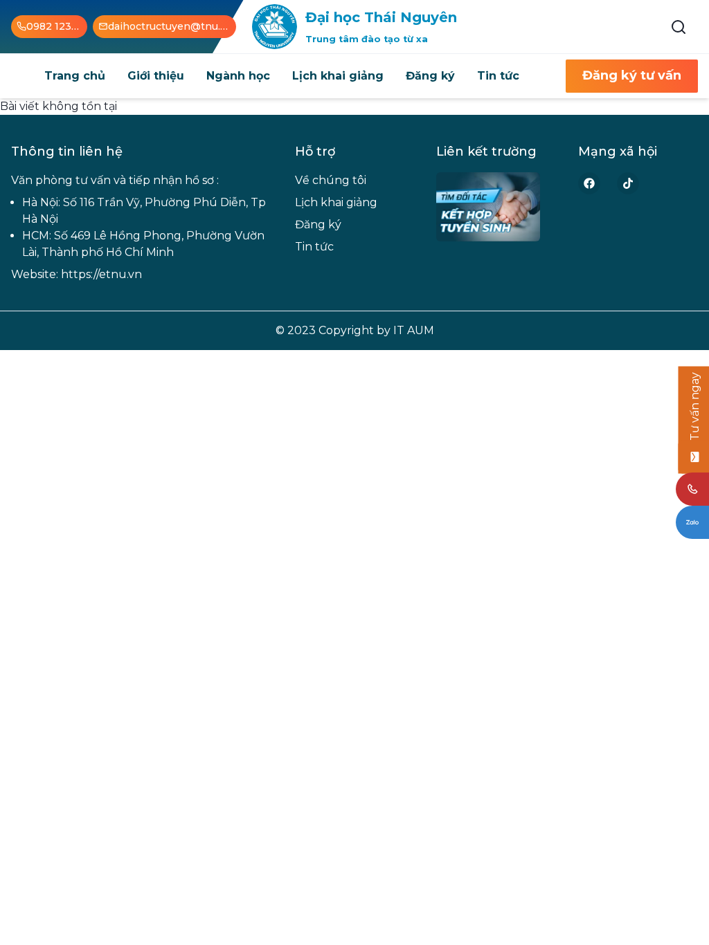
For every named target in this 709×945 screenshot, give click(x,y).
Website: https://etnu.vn (76, 274)
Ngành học (238, 75)
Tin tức (498, 75)
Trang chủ (74, 75)
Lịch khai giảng (338, 75)
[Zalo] (692, 522)
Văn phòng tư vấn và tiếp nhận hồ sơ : (115, 180)
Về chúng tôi (330, 180)
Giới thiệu (155, 75)
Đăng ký (430, 75)
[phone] (692, 489)
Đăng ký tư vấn (631, 75)
